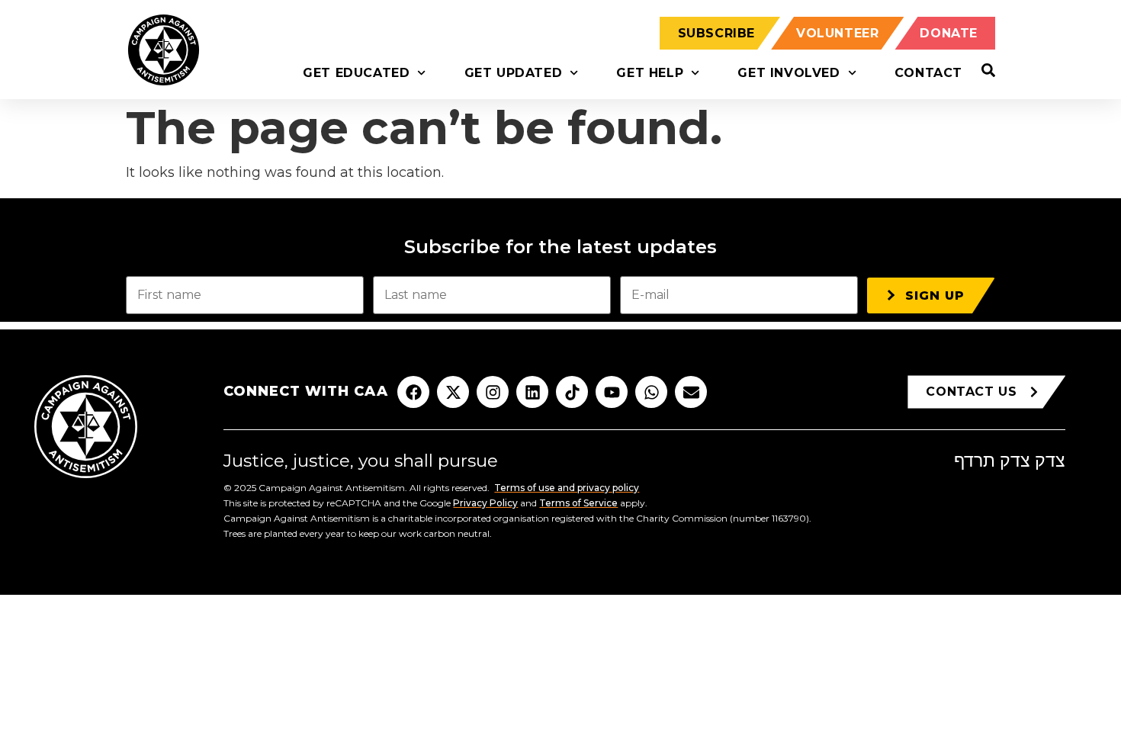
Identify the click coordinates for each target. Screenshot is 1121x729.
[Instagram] (493, 392)
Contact (928, 73)
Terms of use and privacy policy (566, 487)
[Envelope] (691, 392)
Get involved (788, 73)
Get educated (356, 73)
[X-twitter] (453, 392)
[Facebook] (413, 392)
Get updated (513, 73)
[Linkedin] (532, 392)
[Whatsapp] (651, 392)
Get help (649, 73)
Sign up (935, 295)
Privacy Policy (485, 503)
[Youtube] (612, 392)
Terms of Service (578, 503)
